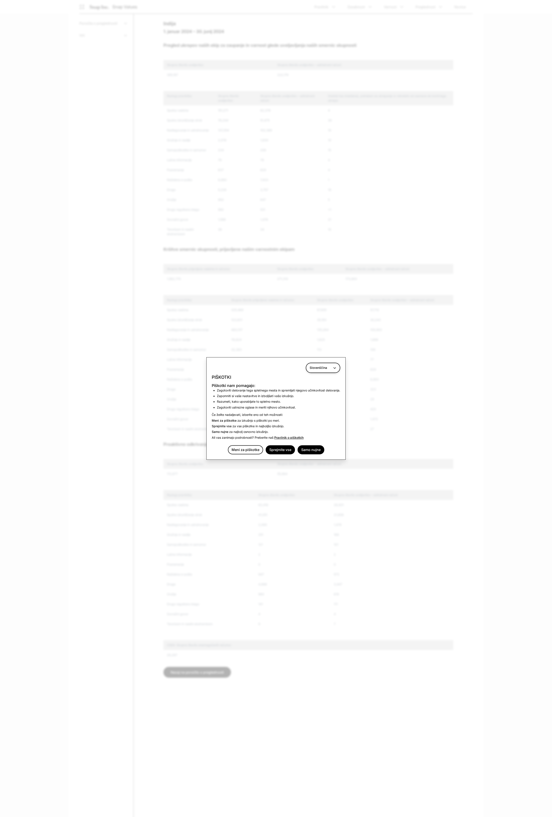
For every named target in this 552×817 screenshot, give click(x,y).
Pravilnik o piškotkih (289, 437)
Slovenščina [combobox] (318, 367)
